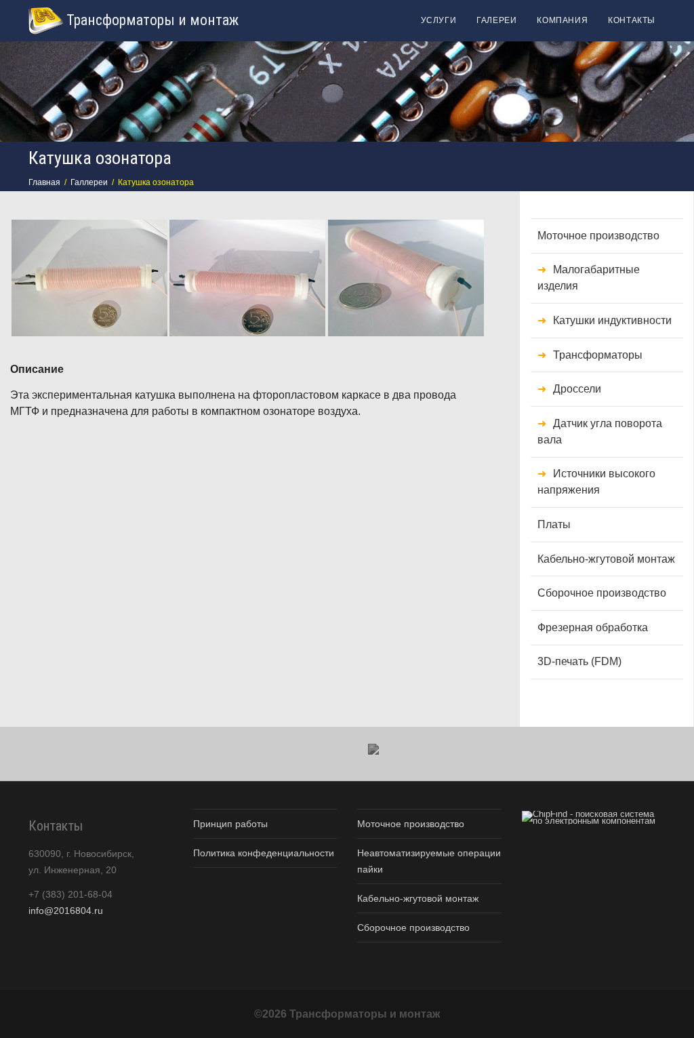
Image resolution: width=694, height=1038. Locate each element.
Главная (44, 182)
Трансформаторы (597, 355)
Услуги (439, 20)
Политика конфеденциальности (263, 852)
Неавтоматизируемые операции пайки (429, 861)
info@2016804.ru (65, 910)
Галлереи (89, 182)
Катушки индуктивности (612, 320)
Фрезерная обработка (592, 627)
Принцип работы (230, 823)
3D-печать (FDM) (579, 661)
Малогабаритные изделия (588, 278)
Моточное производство (598, 235)
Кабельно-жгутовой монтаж (606, 559)
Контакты (631, 20)
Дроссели (577, 389)
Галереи (496, 20)
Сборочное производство (601, 593)
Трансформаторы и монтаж (151, 20)
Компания (562, 20)
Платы (554, 524)
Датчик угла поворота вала (599, 431)
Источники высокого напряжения (596, 482)
